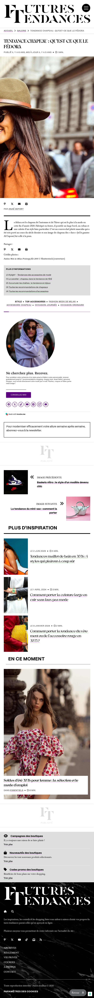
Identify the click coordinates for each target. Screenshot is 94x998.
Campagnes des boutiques (27, 836)
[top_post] (47, 734)
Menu (86, 8)
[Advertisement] (46, 453)
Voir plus (8, 844)
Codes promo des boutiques (27, 870)
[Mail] (34, 939)
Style (18, 302)
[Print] (26, 204)
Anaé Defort (16, 209)
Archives (10, 947)
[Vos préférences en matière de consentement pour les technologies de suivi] (90, 994)
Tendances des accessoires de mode (34, 275)
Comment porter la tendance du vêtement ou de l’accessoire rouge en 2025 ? (59, 635)
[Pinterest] (5, 939)
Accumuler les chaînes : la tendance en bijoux (30, 283)
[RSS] (41, 939)
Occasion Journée (46, 305)
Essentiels (16, 790)
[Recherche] (12, 911)
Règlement (11, 952)
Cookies (9, 962)
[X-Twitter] (12, 939)
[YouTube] (19, 939)
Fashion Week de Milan (62, 302)
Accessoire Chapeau (19, 305)
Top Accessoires (35, 302)
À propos (10, 967)
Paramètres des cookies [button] (21, 992)
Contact (10, 971)
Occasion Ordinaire (72, 305)
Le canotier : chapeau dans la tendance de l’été (30, 279)
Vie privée (10, 957)
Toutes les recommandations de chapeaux (28, 287)
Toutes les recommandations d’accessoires (28, 291)
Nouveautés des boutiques (26, 853)
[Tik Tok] (26, 939)
